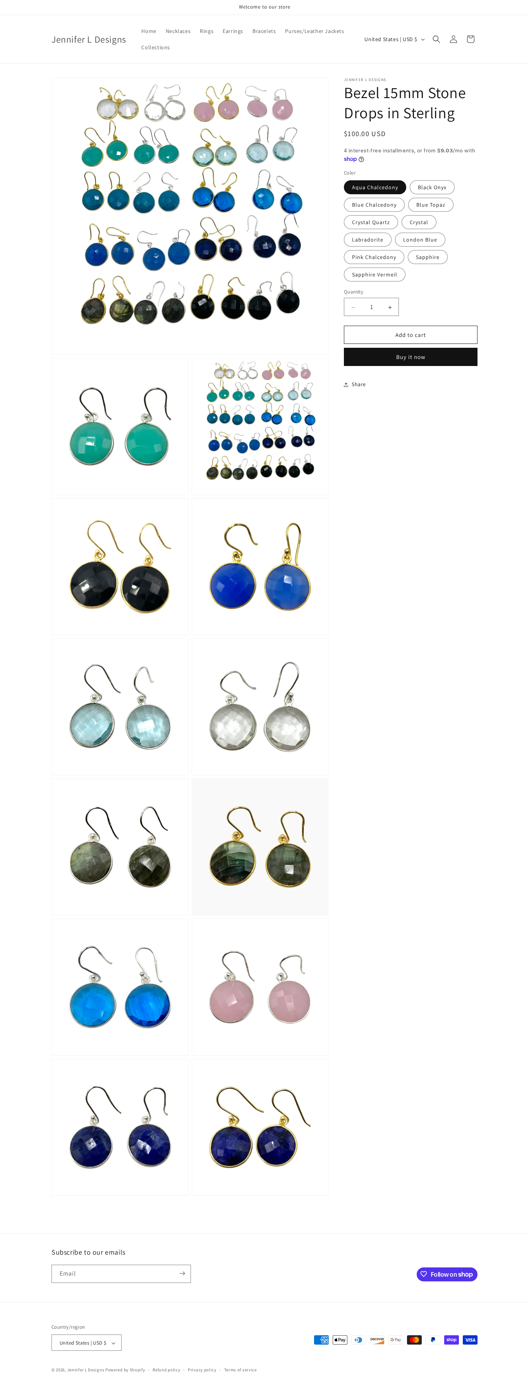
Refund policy (166, 1369)
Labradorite (367, 240)
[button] (436, 39)
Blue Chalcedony (374, 205)
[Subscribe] (182, 1273)
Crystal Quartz (371, 222)
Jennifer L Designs (86, 1370)
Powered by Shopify (125, 1370)
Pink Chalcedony (374, 257)
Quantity (353, 292)
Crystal (419, 222)
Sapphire (428, 257)
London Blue (420, 240)
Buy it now (411, 357)
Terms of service (240, 1369)
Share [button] (359, 384)
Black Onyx (432, 187)
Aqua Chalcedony (375, 187)
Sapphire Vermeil (374, 274)
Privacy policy (202, 1369)
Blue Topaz (430, 205)
